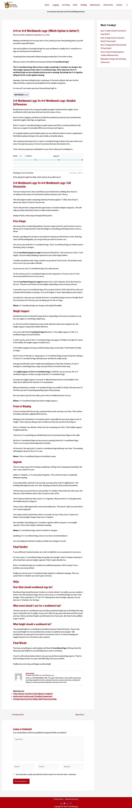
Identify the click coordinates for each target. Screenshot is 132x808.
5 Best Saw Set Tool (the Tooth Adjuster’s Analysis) (33, 694)
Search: (56, 156)
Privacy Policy (59, 799)
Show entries (22, 156)
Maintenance (95, 5)
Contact (119, 5)
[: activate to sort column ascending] (24, 160)
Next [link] (80, 173)
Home (47, 5)
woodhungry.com (48, 675)
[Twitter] (64, 803)
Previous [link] (73, 173)
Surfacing (66, 5)
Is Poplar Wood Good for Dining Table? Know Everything (35, 699)
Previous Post (17, 715)
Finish (75, 5)
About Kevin (108, 5)
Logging (55, 5)
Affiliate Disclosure (71, 799)
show (26, 95)
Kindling (84, 5)
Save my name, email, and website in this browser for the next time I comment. (46, 774)
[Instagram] (67, 803)
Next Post (80, 715)
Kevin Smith (30, 673)
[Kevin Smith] (18, 677)
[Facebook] (61, 803)
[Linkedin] (71, 803)
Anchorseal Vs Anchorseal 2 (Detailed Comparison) (32, 696)
